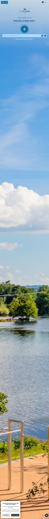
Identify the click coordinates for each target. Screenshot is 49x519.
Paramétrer (6, 515)
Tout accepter (15, 515)
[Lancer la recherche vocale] (24, 29)
